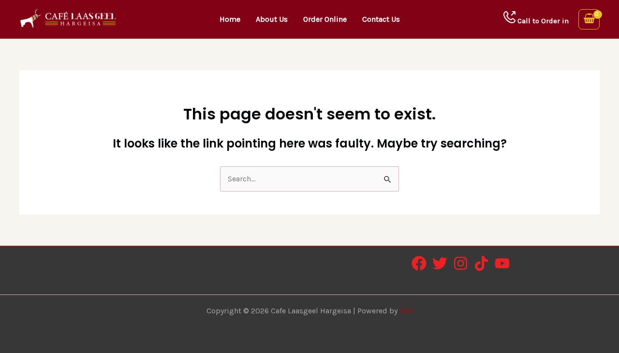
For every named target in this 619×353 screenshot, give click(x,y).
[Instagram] (460, 263)
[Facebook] (419, 263)
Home (230, 19)
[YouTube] (502, 263)
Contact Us (381, 19)
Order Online (325, 19)
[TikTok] (481, 263)
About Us (272, 19)
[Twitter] (439, 263)
